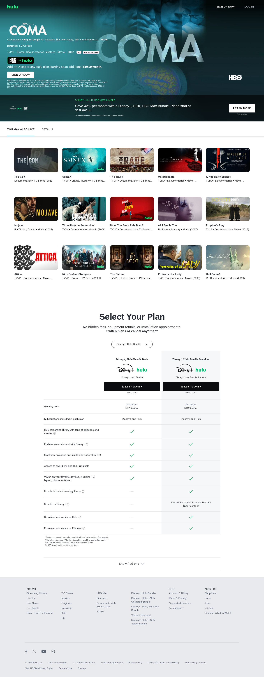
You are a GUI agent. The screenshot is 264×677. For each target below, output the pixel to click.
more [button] (104, 39)
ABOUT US (211, 589)
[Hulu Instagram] (53, 651)
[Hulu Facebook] (29, 651)
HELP (172, 589)
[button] (20, 128)
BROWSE (32, 589)
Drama (21, 52)
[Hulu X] (37, 651)
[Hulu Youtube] (46, 651)
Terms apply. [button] (103, 537)
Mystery (50, 52)
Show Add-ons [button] (129, 563)
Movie (61, 52)
